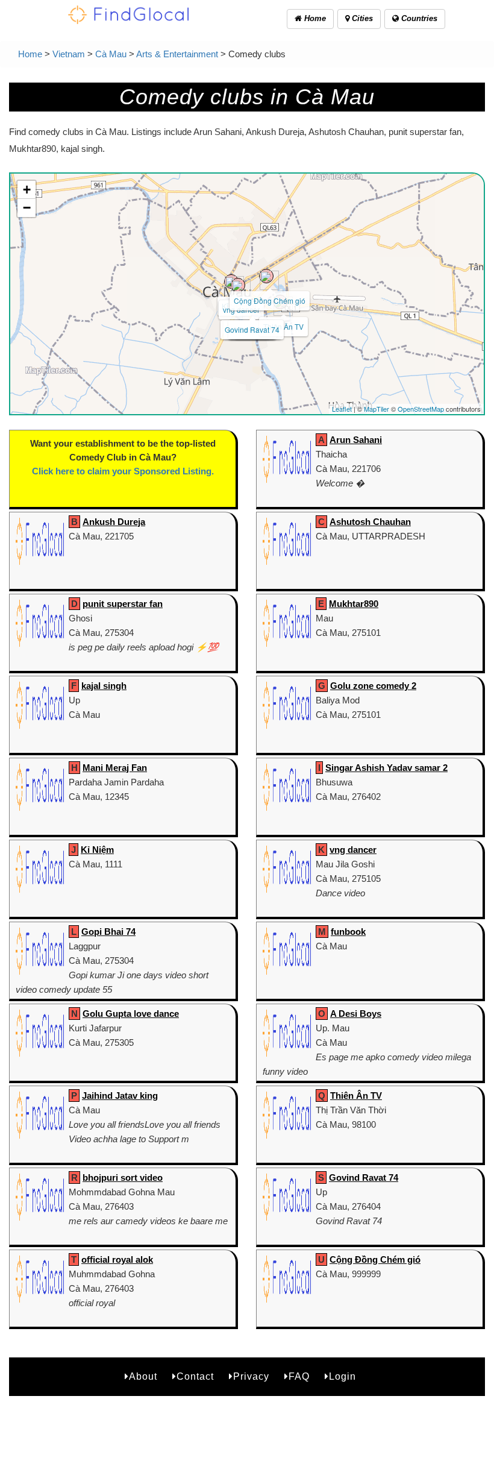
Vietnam (68, 54)
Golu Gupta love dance (131, 1013)
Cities (361, 18)
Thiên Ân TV (356, 1095)
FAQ (299, 1376)
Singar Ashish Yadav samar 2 (386, 767)
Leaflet (342, 408)
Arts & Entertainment (177, 54)
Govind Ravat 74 (252, 329)
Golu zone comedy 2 (373, 686)
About (143, 1376)
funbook (348, 931)
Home (314, 18)
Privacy (251, 1376)
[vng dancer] (238, 285)
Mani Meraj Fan (115, 767)
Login (342, 1376)
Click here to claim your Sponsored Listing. (123, 471)
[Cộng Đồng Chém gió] (266, 276)
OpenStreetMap (421, 408)
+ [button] (27, 189)
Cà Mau (111, 54)
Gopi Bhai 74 (108, 931)
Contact (195, 1376)
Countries (418, 18)
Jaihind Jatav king (120, 1095)
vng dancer (353, 849)
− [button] (27, 207)
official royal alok (117, 1259)
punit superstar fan (123, 604)
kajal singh (104, 686)
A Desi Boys (355, 1013)
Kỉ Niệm (97, 849)
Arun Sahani (356, 440)
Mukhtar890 (353, 604)
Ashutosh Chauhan (370, 522)
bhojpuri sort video (123, 1177)
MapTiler (376, 408)
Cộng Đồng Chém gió (269, 300)
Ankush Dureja (114, 522)
